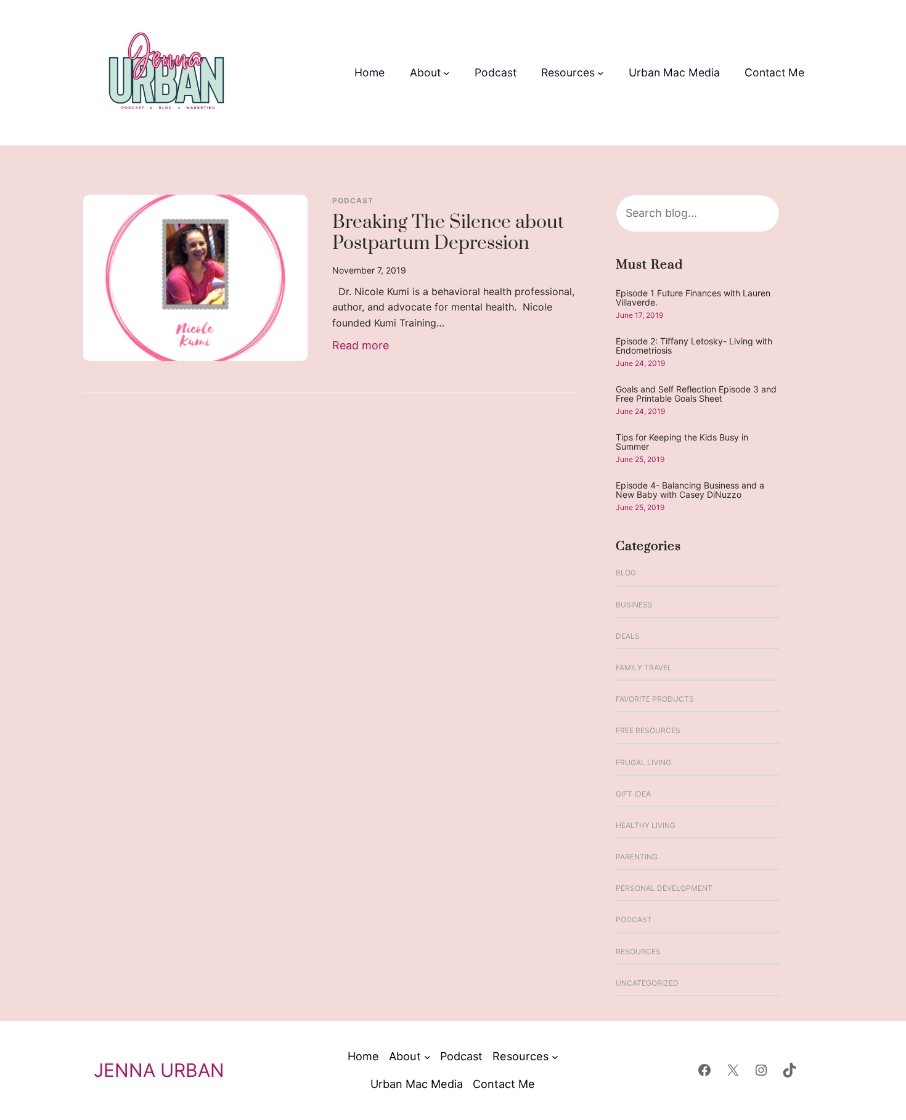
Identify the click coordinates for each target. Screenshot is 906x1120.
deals (628, 636)
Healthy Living (645, 825)
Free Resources (648, 730)
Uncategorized (647, 983)
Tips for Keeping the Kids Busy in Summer (682, 442)
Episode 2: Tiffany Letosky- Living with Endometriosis (694, 345)
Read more (360, 346)
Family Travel (644, 667)
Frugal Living (643, 762)
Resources (638, 951)
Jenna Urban (159, 1070)
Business (634, 604)
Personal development (664, 888)
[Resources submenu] (600, 73)
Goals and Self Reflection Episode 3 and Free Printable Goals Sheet (696, 394)
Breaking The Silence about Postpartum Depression (448, 233)
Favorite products (655, 699)
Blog (626, 572)
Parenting (637, 856)
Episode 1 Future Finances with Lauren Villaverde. (693, 297)
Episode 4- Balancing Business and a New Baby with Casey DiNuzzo (690, 490)
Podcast (352, 200)
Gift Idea (633, 793)
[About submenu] (446, 73)
